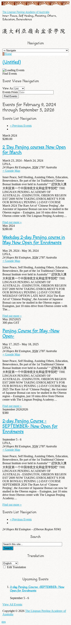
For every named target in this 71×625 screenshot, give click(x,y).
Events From (10, 92)
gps (4, 621)
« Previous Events (21, 125)
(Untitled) (11, 62)
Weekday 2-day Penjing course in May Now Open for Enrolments (33, 240)
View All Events (12, 604)
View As (7, 88)
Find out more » (12, 222)
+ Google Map (11, 170)
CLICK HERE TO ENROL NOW (35, 571)
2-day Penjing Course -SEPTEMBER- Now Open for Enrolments (30, 426)
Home (8, 53)
